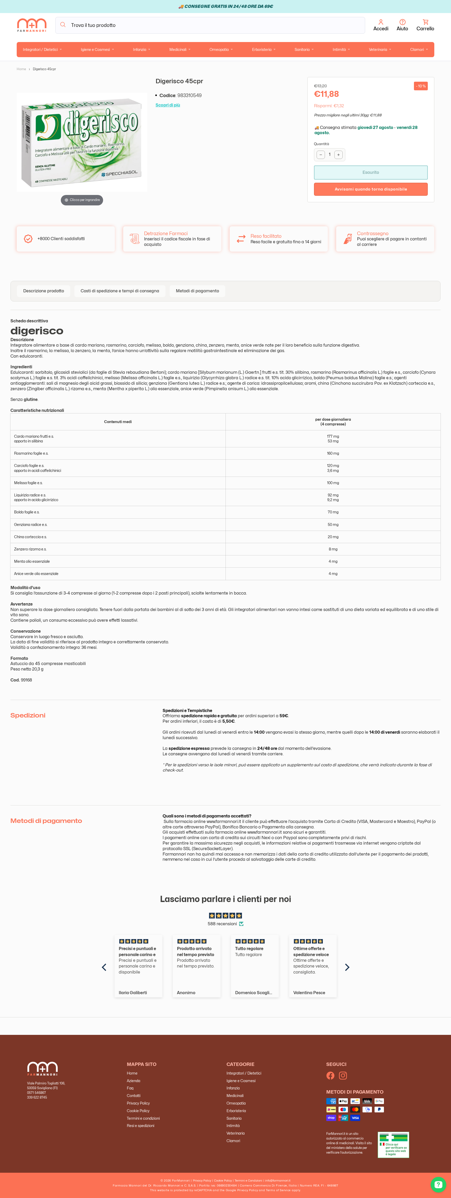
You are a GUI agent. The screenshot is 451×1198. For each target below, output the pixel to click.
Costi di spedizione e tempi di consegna (120, 290)
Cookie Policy (138, 1110)
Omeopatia (219, 49)
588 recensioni (222, 923)
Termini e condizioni (143, 1118)
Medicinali (177, 49)
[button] (425, 25)
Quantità (321, 144)
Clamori (417, 49)
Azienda (133, 1080)
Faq (130, 1088)
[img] (225, 916)
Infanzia (139, 49)
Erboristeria (261, 49)
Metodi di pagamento (197, 290)
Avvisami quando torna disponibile (371, 189)
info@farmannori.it (277, 1180)
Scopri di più (168, 105)
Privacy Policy (138, 1103)
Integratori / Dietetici (40, 49)
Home (21, 69)
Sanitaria (302, 49)
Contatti (133, 1095)
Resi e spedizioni (140, 1125)
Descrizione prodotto (43, 290)
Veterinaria (378, 49)
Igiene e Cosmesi (95, 49)
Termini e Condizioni (248, 1180)
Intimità (339, 49)
